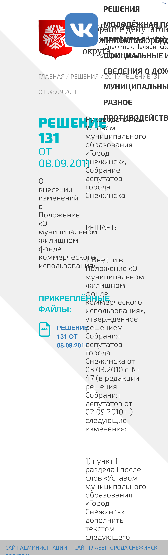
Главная (51, 76)
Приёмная (124, 39)
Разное (117, 102)
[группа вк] (69, 39)
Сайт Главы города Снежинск (115, 547)
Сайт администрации (36, 547)
